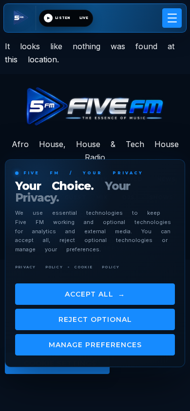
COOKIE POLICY (97, 267)
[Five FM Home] (22, 18)
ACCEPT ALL (95, 294)
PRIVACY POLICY (39, 267)
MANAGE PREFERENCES (95, 344)
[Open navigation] (172, 18)
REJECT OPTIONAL (95, 319)
